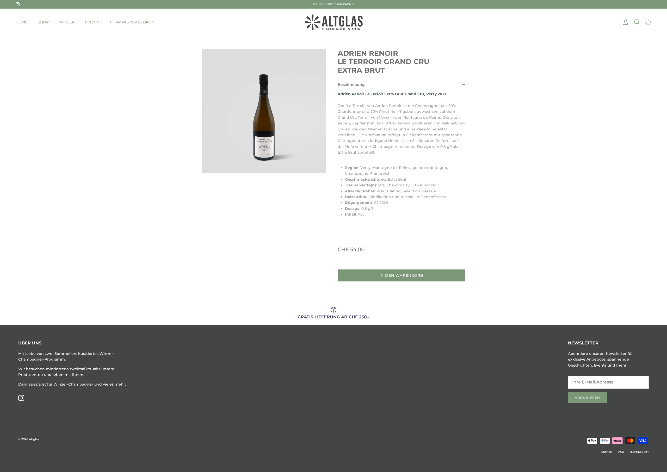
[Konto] (624, 22)
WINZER (67, 22)
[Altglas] (333, 22)
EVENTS (92, 22)
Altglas (34, 439)
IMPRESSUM (639, 452)
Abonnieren (587, 398)
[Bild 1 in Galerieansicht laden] (264, 111)
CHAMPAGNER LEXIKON (132, 22)
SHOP (43, 22)
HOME (21, 22)
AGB (621, 452)
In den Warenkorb (401, 275)
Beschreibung (351, 84)
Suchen (606, 452)
